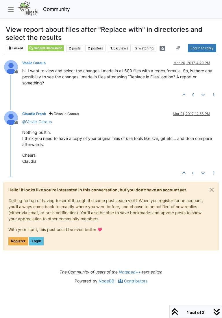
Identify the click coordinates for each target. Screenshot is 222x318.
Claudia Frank (34, 114)
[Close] (211, 190)
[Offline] (13, 66)
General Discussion (47, 48)
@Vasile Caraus (66, 114)
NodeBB (106, 280)
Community (56, 9)
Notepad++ (130, 271)
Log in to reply (202, 48)
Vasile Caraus (34, 63)
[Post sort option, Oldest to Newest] (178, 48)
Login (36, 241)
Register (18, 241)
